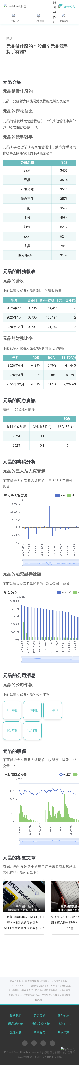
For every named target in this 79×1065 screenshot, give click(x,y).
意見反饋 (39, 1015)
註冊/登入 (69, 6)
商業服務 (39, 1032)
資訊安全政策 (41, 1024)
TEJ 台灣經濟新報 (58, 981)
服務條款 (63, 1015)
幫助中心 (65, 1024)
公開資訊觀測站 (38, 985)
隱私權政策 (15, 1024)
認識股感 (15, 1032)
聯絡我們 (15, 1015)
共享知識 (63, 1032)
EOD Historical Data (19, 985)
